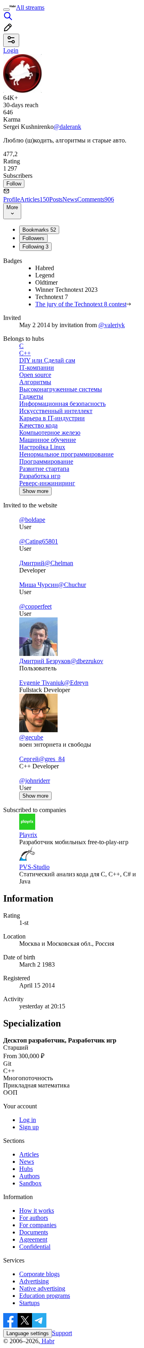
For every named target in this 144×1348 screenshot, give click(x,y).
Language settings (27, 1333)
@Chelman (58, 563)
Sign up (29, 1127)
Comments (95, 199)
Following (35, 247)
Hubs (26, 1168)
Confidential (34, 1246)
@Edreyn (76, 682)
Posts (55, 199)
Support (62, 1333)
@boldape (32, 519)
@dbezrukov (86, 661)
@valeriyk (111, 325)
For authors (33, 1217)
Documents (33, 1232)
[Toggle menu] (6, 9)
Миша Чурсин (38, 584)
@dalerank (67, 126)
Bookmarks (39, 230)
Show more (35, 491)
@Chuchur (72, 584)
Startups (29, 1302)
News (69, 199)
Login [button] (10, 50)
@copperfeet (35, 606)
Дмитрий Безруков (44, 661)
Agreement (33, 1239)
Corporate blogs (39, 1274)
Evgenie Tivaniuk (41, 682)
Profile (11, 199)
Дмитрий (31, 563)
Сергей (29, 758)
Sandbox (30, 1183)
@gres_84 (52, 758)
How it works (36, 1210)
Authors (29, 1176)
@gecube (31, 737)
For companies (37, 1225)
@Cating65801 (38, 541)
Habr (47, 1341)
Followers (33, 238)
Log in (27, 1119)
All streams (30, 7)
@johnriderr (34, 780)
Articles (34, 199)
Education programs (44, 1295)
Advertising (34, 1281)
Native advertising (42, 1288)
